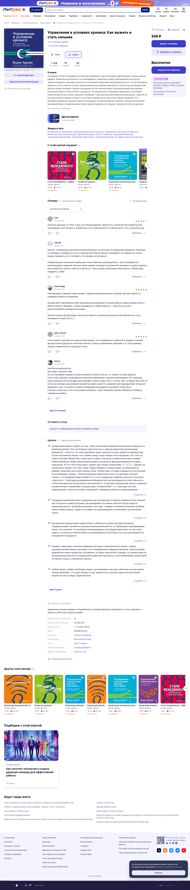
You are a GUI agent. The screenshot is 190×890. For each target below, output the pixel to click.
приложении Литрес (177, 840)
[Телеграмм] (171, 850)
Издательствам (49, 838)
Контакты (8, 842)
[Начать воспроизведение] (17, 885)
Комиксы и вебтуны (147, 16)
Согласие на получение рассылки (134, 848)
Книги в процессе (117, 16)
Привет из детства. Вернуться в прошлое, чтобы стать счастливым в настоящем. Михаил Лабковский (48, 819)
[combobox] (92, 10)
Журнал (162, 16)
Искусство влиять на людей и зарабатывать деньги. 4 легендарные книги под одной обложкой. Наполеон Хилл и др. (137, 816)
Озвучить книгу (49, 862)
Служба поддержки (12, 854)
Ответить (137, 233)
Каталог (38, 10)
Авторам (46, 842)
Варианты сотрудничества (54, 850)
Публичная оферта (127, 838)
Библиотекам (48, 846)
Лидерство (133, 132)
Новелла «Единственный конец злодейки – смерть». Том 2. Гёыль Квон (34, 807)
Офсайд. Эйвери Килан (106, 807)
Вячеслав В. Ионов (82, 639)
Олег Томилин (80, 643)
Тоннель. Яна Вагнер (105, 803)
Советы (9, 765)
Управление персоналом (83, 137)
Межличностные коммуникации (62, 134)
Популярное (49, 16)
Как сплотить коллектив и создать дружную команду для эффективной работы (29, 772)
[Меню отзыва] (145, 233)
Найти (145, 10)
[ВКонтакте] (178, 850)
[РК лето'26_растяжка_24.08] (95, 3)
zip (85, 652)
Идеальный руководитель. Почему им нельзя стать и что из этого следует (18, 705)
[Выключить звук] (166, 885)
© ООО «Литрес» (95, 876)
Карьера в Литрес (12, 846)
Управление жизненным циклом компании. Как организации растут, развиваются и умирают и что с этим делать (123, 182)
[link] (94, 217)
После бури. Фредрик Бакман (17, 815)
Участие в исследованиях (15, 850)
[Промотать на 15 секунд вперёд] (25, 885)
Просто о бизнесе (104, 134)
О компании (9, 838)
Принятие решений (86, 134)
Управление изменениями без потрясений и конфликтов (148, 705)
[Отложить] (73, 154)
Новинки (37, 16)
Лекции (132, 16)
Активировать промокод (92, 838)
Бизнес (17, 765)
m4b (76, 652)
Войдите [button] (54, 428)
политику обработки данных (169, 867)
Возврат (8, 858)
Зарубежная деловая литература (89, 132)
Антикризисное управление (60, 132)
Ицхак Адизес (54, 184)
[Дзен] (159, 850)
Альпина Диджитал (82, 647)
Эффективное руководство (130, 137)
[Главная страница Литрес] (14, 9)
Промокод (25, 16)
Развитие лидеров (86, 182)
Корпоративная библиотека (55, 867)
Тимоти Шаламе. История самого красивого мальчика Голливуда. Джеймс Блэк (38, 803)
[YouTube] (184, 850)
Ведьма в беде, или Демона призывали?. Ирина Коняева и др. (122, 822)
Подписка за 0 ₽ (10, 16)
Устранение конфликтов (106, 137)
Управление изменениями (59, 137)
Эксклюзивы (101, 16)
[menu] (66, 209)
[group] (97, 219)
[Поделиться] (184, 29)
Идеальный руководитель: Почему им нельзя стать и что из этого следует (96, 705)
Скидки (62, 16)
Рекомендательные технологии (133, 853)
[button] (54, 64)
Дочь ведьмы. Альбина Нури (16, 811)
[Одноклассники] (165, 850)
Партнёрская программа (53, 854)
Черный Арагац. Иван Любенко (110, 811)
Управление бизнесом (123, 134)
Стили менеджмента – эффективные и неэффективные (62, 182)
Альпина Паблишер (83, 635)
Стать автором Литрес (52, 858)
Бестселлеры (86, 842)
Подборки (73, 16)
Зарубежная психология (116, 132)
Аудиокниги (86, 16)
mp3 (81, 652)
